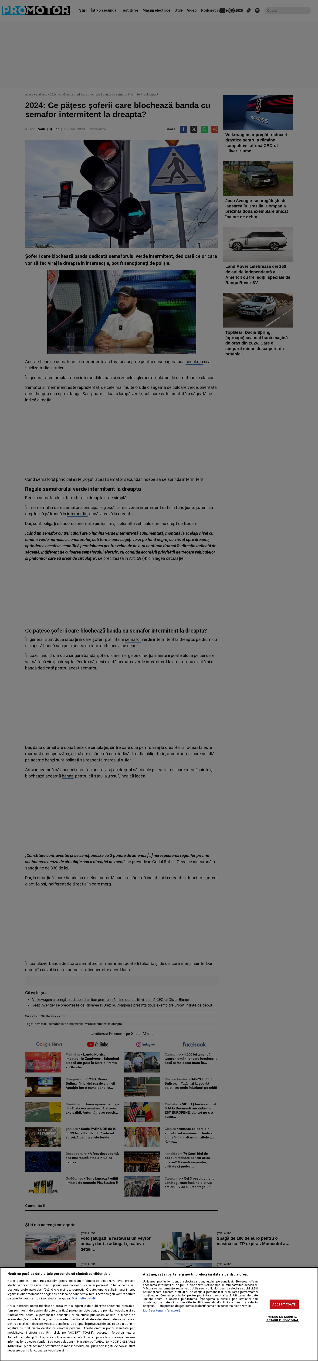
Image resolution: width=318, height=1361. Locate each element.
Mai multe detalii (83, 1298)
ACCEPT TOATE (284, 1304)
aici (41, 1332)
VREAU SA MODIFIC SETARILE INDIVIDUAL (282, 1318)
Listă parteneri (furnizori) (161, 1310)
